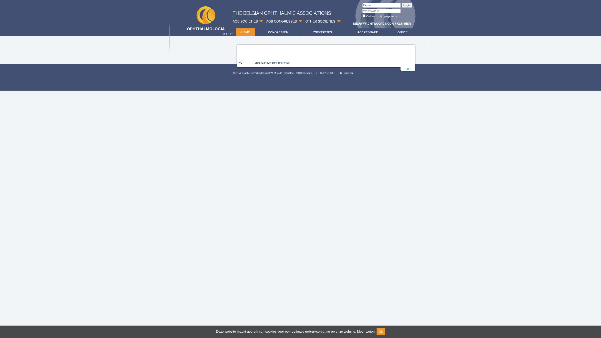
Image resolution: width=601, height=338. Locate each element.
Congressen (278, 32)
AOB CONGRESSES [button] (281, 21)
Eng (225, 33)
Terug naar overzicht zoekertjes (271, 62)
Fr (231, 33)
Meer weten (366, 331)
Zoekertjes (322, 32)
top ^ (408, 68)
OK (380, 332)
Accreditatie (367, 32)
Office (402, 32)
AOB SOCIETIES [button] (245, 21)
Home (245, 32)
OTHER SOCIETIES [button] (320, 21)
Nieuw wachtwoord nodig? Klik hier (382, 23)
